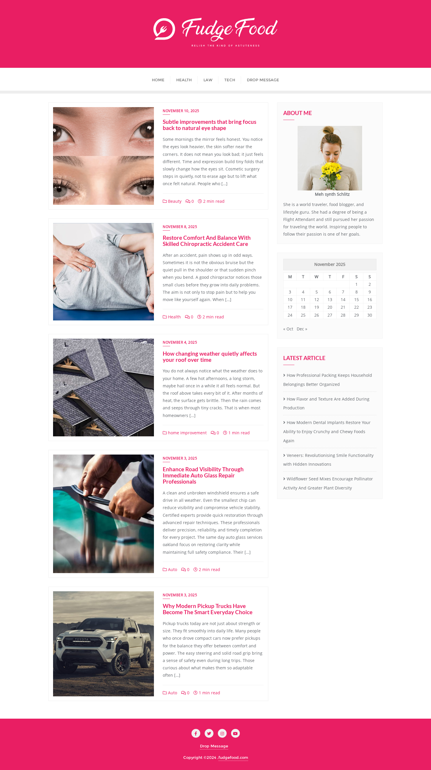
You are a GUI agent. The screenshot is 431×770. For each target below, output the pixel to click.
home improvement (187, 432)
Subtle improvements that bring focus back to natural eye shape (209, 124)
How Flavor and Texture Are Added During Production (326, 403)
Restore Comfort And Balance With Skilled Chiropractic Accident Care (207, 240)
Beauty (174, 201)
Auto (172, 569)
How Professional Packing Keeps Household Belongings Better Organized (327, 379)
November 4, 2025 (180, 342)
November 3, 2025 (180, 458)
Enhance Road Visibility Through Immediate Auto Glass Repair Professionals (203, 475)
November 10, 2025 (181, 110)
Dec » (302, 329)
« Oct (288, 329)
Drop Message (214, 746)
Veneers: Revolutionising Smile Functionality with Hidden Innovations (328, 459)
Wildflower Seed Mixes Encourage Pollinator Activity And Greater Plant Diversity (328, 483)
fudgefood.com (233, 757)
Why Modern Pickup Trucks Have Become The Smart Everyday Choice (207, 608)
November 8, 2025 (180, 226)
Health (174, 317)
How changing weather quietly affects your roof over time (210, 356)
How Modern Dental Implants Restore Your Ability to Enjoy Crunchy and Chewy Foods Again (327, 431)
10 (290, 299)
